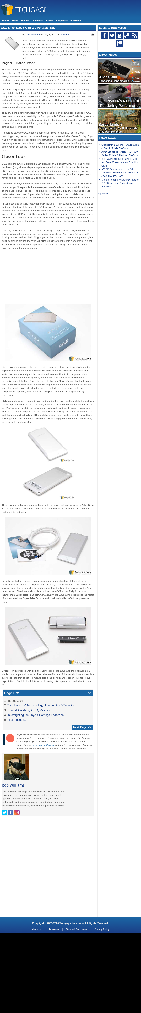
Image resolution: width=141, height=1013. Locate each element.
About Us (36, 929)
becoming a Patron (43, 745)
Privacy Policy (101, 929)
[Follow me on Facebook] (11, 814)
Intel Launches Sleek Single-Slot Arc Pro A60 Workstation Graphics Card (119, 162)
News (15, 20)
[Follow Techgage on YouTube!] (119, 35)
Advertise (54, 929)
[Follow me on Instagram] (17, 814)
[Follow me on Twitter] (5, 814)
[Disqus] (47, 868)
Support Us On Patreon (68, 20)
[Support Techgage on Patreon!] (119, 45)
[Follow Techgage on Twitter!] (112, 35)
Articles (5, 20)
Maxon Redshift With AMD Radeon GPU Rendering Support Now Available (120, 183)
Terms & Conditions (76, 929)
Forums (25, 20)
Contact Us (37, 20)
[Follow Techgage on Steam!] (127, 35)
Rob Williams (33, 34)
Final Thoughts (16, 719)
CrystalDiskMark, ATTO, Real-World (30, 710)
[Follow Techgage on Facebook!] (104, 35)
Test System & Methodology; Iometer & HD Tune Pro (41, 705)
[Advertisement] (48, 276)
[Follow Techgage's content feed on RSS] (134, 35)
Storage (64, 34)
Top (89, 693)
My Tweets (104, 193)
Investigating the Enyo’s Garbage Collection (35, 715)
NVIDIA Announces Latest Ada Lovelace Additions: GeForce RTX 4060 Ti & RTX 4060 (119, 172)
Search (49, 20)
